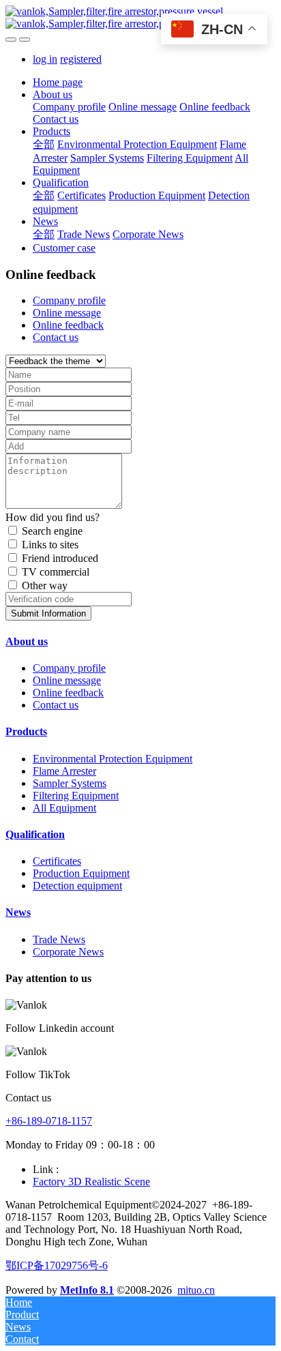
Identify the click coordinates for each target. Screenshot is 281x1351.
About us (26, 641)
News (18, 912)
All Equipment (64, 808)
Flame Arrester (64, 771)
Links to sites (50, 544)
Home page (58, 82)
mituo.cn (196, 1290)
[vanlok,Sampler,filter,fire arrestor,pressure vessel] (140, 17)
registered (81, 59)
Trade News (59, 939)
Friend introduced (60, 558)
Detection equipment (77, 885)
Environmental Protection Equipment (112, 758)
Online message (67, 312)
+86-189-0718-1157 (48, 1121)
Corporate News (68, 951)
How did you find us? (52, 517)
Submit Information (48, 613)
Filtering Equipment (76, 795)
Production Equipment (81, 873)
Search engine (52, 531)
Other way (45, 585)
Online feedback (68, 325)
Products (26, 731)
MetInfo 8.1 (87, 1290)
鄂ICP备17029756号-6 (56, 1265)
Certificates (57, 861)
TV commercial (55, 572)
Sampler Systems (69, 783)
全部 (44, 144)
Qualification (35, 834)
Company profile (69, 300)
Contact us (55, 337)
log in (45, 59)
